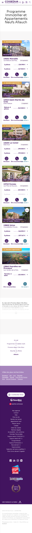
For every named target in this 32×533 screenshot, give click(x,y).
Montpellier (5, 377)
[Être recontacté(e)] (17, 74)
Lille (10, 375)
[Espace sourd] (16, 400)
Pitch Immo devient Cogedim (16, 451)
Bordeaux (5, 375)
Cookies (16, 425)
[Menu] (2, 2)
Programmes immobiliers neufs (16, 344)
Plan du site (16, 417)
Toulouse (20, 379)
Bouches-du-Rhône (16, 351)
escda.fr (4, 523)
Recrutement (15, 445)
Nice (3, 379)
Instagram (18, 460)
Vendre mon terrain (16, 419)
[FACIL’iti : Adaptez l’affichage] (16, 404)
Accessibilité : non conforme (16, 432)
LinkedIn (21, 460)
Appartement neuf (16, 421)
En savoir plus (16, 48)
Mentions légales (16, 430)
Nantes (12, 377)
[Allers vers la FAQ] (20, 2)
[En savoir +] (25, 74)
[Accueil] (11, 2)
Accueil (16, 340)
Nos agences (16, 410)
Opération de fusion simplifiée (15, 449)
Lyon (14, 375)
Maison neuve (16, 423)
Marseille (19, 375)
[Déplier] (16, 313)
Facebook (11, 460)
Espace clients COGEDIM (15, 436)
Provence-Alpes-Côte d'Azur (16, 347)
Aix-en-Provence (11, 379)
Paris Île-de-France (21, 377)
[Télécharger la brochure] (6, 74)
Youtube (14, 460)
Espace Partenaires (15, 443)
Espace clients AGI (15, 438)
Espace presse (16, 447)
